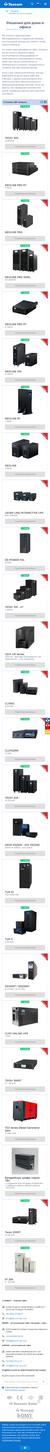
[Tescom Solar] (25, 1403)
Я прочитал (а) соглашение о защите (21, 1388)
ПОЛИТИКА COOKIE (11, 1440)
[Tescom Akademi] (25, 1409)
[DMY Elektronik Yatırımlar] (25, 1416)
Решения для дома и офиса (25, 25)
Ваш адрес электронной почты (21, 1381)
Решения (14, 11)
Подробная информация (25, 147)
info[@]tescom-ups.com (16, 1318)
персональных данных (15, 1390)
